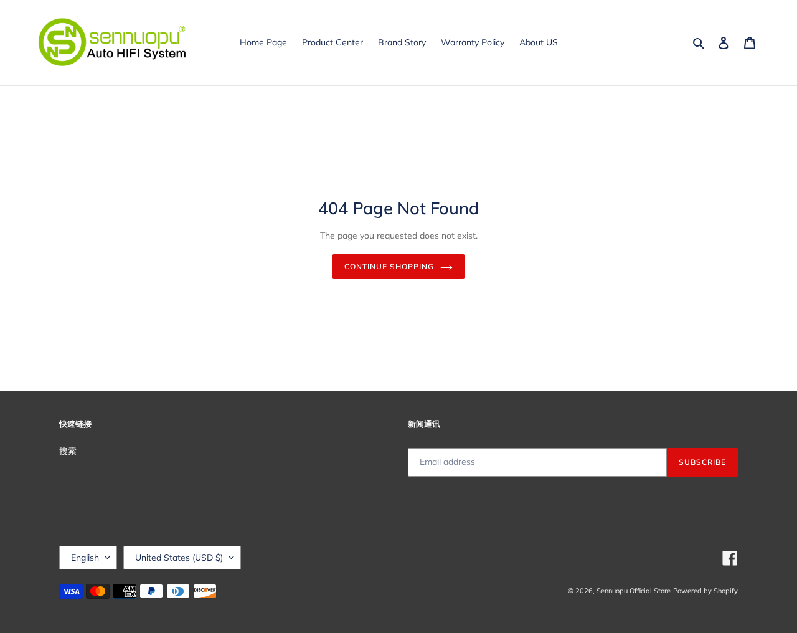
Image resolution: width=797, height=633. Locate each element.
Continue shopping (388, 266)
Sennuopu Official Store (634, 590)
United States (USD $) (179, 557)
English (85, 557)
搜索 (68, 451)
